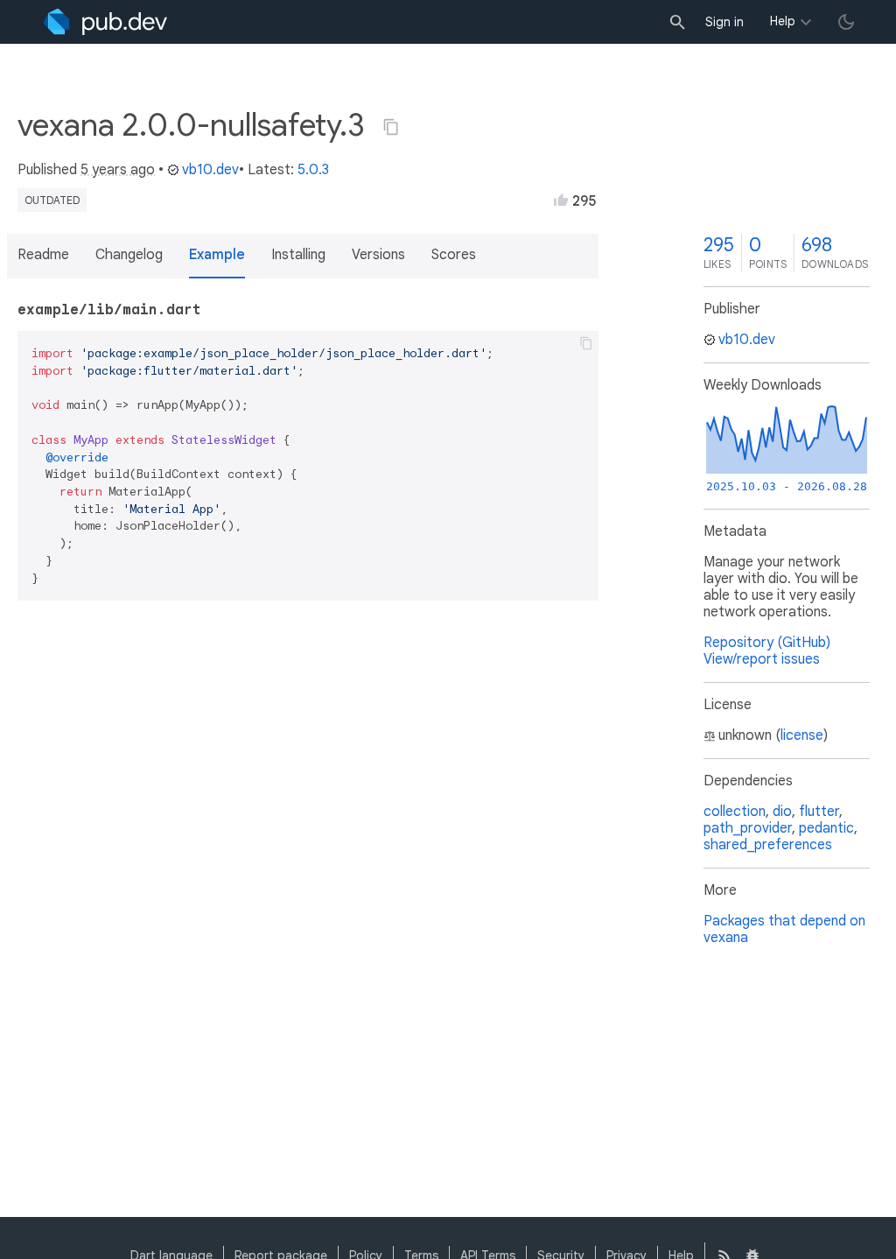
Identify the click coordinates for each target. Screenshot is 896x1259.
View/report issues (762, 659)
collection (735, 811)
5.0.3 (313, 170)
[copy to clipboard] (586, 343)
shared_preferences (768, 845)
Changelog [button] (129, 255)
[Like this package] (561, 199)
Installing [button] (298, 255)
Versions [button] (378, 255)
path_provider (748, 828)
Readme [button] (43, 255)
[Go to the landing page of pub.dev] (105, 22)
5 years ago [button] (117, 170)
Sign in (724, 22)
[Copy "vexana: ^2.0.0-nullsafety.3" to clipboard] (391, 127)
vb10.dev (210, 170)
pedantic (826, 828)
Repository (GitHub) (767, 642)
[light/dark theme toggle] (846, 21)
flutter (819, 811)
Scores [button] (453, 255)
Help (782, 21)
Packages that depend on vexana (784, 929)
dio (782, 811)
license (801, 735)
